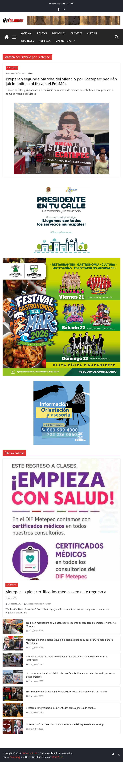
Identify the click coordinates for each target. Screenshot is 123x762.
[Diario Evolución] (6, 37)
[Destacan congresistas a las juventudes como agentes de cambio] (13, 710)
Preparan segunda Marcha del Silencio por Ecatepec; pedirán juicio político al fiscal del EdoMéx (61, 81)
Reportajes (27, 40)
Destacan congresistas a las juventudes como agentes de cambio (61, 707)
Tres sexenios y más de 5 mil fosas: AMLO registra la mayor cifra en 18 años (66, 691)
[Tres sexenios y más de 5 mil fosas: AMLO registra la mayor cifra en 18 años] (13, 694)
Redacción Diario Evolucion (38, 603)
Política (42, 33)
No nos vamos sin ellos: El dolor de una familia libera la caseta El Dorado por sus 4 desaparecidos (70, 675)
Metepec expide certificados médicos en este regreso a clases (55, 594)
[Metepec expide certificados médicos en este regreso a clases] (61, 519)
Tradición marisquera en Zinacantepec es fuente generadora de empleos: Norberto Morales (71, 624)
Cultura (92, 33)
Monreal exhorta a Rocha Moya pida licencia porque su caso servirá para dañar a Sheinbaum (69, 641)
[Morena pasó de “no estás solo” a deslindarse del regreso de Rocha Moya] (13, 726)
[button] (73, 41)
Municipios (59, 33)
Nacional (26, 33)
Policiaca (44, 40)
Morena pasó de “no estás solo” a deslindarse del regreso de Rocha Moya (65, 724)
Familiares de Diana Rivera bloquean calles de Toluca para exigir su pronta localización (66, 658)
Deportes (76, 33)
